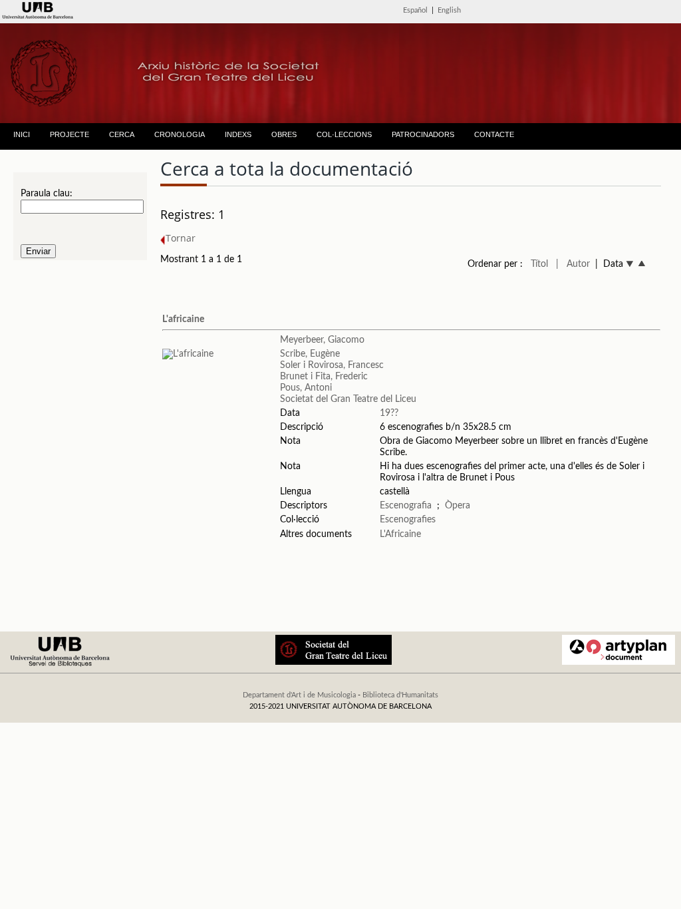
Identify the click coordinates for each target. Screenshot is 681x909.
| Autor (573, 264)
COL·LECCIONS (344, 134)
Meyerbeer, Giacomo (322, 340)
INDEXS (238, 134)
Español (415, 10)
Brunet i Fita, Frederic (324, 376)
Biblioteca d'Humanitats (400, 695)
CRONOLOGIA (179, 134)
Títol (539, 264)
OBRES (284, 134)
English (449, 10)
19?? (389, 413)
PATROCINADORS (423, 134)
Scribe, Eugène (310, 354)
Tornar (181, 238)
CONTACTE (494, 134)
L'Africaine (400, 534)
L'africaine (183, 319)
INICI (21, 134)
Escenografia (406, 505)
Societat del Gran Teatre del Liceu (348, 399)
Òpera (457, 505)
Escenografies (408, 519)
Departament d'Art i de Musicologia (299, 695)
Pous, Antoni (306, 388)
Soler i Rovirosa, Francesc (332, 365)
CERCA (121, 134)
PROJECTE (69, 134)
